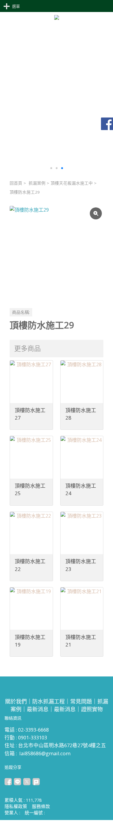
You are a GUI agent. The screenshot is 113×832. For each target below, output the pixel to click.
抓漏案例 (37, 183)
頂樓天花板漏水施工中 (72, 183)
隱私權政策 (16, 806)
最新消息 (38, 709)
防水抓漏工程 (48, 701)
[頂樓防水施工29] (56, 252)
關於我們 (16, 701)
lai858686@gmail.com (45, 753)
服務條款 (41, 806)
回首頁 (16, 183)
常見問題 (81, 701)
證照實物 (92, 709)
